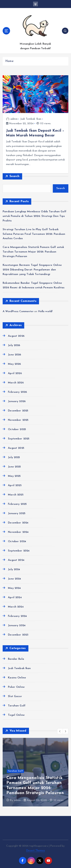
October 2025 (17, 429)
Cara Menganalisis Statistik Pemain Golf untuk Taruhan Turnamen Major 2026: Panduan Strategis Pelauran (33, 252)
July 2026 (14, 345)
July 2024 (14, 569)
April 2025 (14, 485)
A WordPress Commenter (18, 311)
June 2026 (14, 354)
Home (9, 61)
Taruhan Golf (16, 705)
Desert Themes (35, 850)
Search (14, 176)
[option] (35, 772)
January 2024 (17, 625)
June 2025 (14, 466)
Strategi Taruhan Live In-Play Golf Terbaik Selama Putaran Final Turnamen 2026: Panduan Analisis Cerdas (34, 234)
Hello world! (45, 311)
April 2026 (15, 373)
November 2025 (18, 420)
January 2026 (17, 401)
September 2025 (18, 438)
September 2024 (19, 550)
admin (14, 119)
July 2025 (14, 457)
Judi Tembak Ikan (30, 119)
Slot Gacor (15, 696)
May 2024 (14, 588)
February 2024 (17, 616)
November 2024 (18, 532)
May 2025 (14, 476)
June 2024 (14, 578)
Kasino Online (17, 677)
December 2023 (18, 634)
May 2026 (14, 364)
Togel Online (16, 715)
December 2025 (18, 410)
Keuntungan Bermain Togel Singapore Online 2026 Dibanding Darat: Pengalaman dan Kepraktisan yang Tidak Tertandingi (32, 270)
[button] (60, 731)
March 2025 (15, 494)
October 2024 (17, 541)
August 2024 (16, 560)
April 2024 (15, 597)
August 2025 (16, 448)
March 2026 (15, 382)
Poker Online (16, 687)
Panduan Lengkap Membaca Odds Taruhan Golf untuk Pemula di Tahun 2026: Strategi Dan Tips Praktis (34, 216)
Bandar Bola (16, 659)
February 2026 (17, 392)
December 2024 (18, 522)
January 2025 (16, 513)
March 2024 (15, 606)
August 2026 (16, 336)
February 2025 (17, 504)
